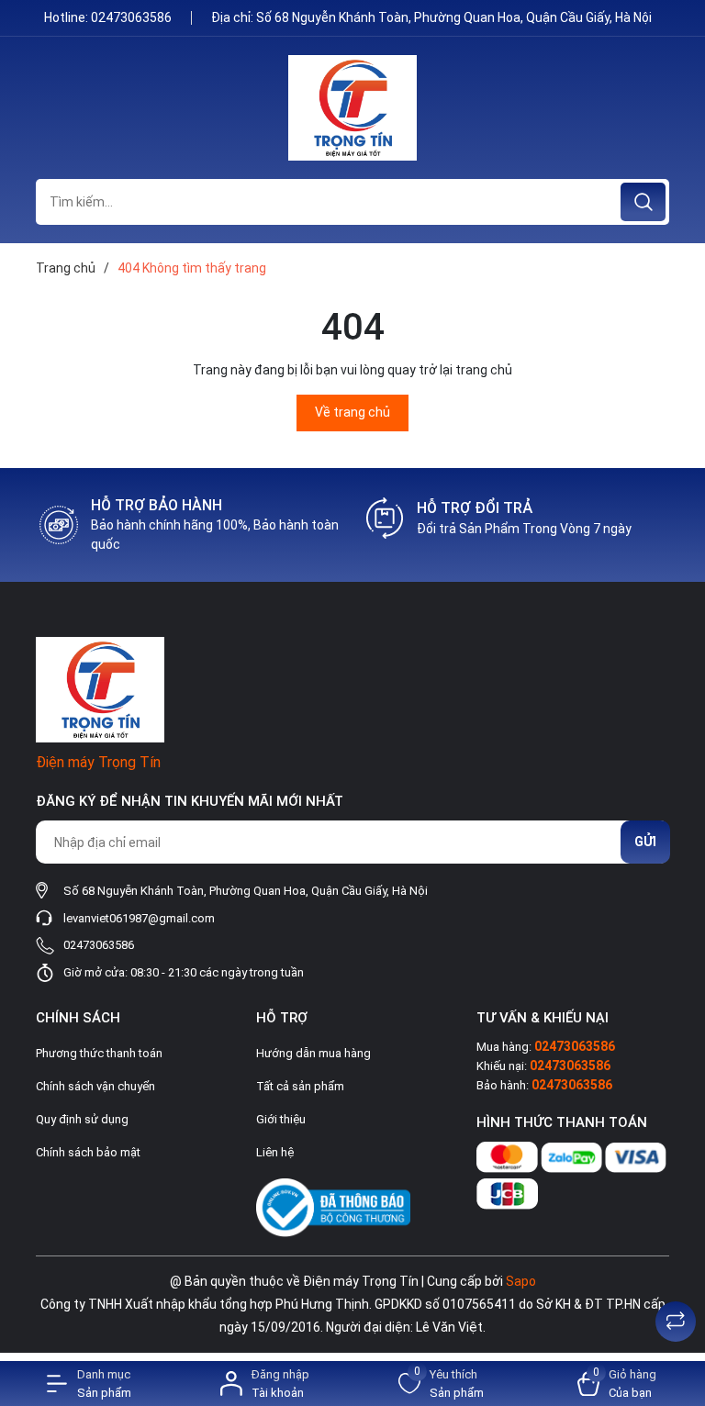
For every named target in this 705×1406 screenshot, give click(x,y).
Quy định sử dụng (82, 1119)
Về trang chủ (352, 412)
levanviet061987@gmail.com (139, 918)
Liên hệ (275, 1152)
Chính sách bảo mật (88, 1152)
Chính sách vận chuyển (95, 1086)
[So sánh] (675, 1321)
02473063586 (132, 17)
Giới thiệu (281, 1119)
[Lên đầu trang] (675, 1275)
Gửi (645, 841)
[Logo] (352, 108)
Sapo (521, 1281)
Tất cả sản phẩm (300, 1086)
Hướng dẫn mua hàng (313, 1053)
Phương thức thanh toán (99, 1053)
